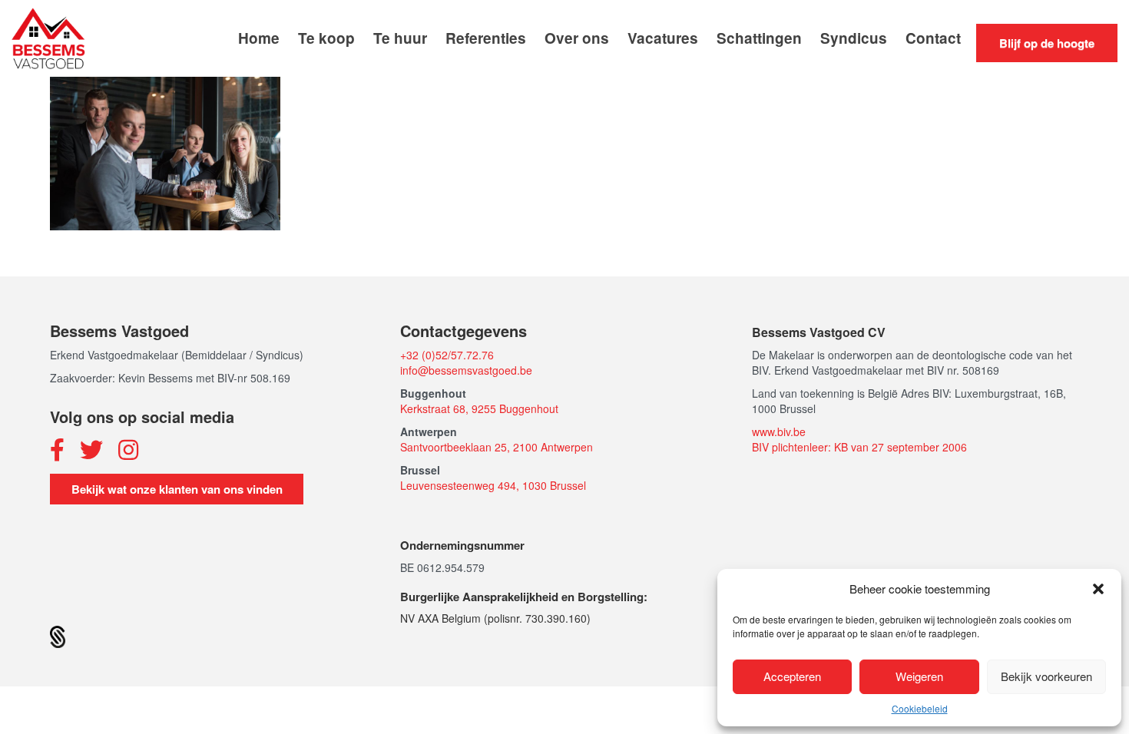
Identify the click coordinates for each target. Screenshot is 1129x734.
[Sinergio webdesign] (57, 635)
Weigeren (919, 676)
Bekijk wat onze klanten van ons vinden (177, 489)
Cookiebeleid (920, 708)
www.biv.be (779, 431)
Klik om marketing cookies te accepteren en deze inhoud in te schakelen (565, 232)
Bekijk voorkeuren (1046, 676)
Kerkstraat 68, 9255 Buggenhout (479, 408)
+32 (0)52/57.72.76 (447, 354)
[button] (1098, 589)
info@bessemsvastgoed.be (466, 370)
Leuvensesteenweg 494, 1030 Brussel (493, 485)
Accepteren (792, 676)
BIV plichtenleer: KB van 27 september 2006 (859, 447)
